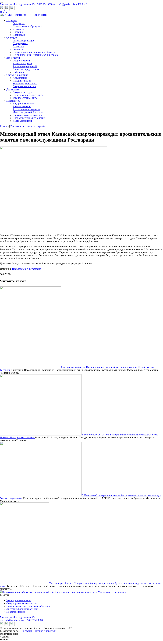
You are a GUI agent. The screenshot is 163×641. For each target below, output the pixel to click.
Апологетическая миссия (26, 109)
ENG (84, 4)
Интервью (18, 29)
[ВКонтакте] (7, 9)
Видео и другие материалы (27, 115)
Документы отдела (23, 92)
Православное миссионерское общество (34, 52)
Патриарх (11, 20)
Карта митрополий (23, 120)
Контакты (18, 49)
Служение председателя (26, 69)
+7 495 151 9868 (44, 4)
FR (79, 4)
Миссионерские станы (25, 83)
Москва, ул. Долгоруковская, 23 (17, 4)
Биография (19, 23)
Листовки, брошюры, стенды (22, 609)
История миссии (22, 80)
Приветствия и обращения (27, 26)
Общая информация (23, 40)
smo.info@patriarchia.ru (65, 4)
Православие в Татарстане (26, 268)
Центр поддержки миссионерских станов (35, 54)
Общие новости (21, 60)
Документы (12, 89)
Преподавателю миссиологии (29, 118)
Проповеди (19, 34)
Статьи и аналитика (17, 75)
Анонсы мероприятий (25, 66)
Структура (18, 46)
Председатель (20, 43)
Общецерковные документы (28, 95)
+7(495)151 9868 (34, 620)
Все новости (13, 57)
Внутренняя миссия (23, 103)
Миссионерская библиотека (28, 112)
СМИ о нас (19, 72)
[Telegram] (2, 9)
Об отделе (11, 37)
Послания (18, 32)
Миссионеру (13, 100)
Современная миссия (24, 86)
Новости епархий (22, 63)
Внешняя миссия (22, 106)
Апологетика (20, 77)
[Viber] (12, 9)
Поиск (3, 12)
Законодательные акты (25, 97)
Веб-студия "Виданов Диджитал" (38, 631)
